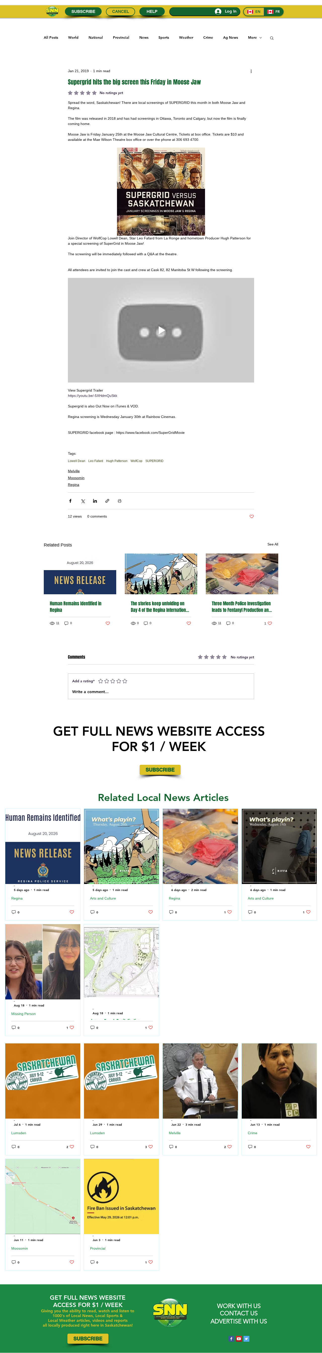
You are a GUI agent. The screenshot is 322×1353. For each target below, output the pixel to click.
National (96, 37)
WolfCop (136, 461)
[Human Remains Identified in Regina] (80, 574)
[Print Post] (119, 500)
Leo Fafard (95, 461)
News (143, 37)
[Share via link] (107, 500)
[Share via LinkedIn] (95, 500)
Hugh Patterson (117, 461)
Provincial (121, 37)
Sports (163, 37)
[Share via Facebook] (70, 500)
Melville (74, 471)
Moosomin (76, 478)
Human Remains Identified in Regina (75, 606)
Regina (73, 485)
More (252, 37)
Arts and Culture (103, 898)
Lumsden (18, 1133)
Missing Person (23, 1014)
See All (272, 544)
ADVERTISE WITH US (239, 1321)
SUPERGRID (154, 461)
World (73, 37)
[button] (271, 38)
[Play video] (161, 330)
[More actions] (251, 71)
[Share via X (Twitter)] (82, 500)
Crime (208, 37)
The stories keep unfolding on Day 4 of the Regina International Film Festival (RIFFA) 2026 (160, 606)
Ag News (230, 37)
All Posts (51, 37)
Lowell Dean (76, 461)
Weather (186, 37)
